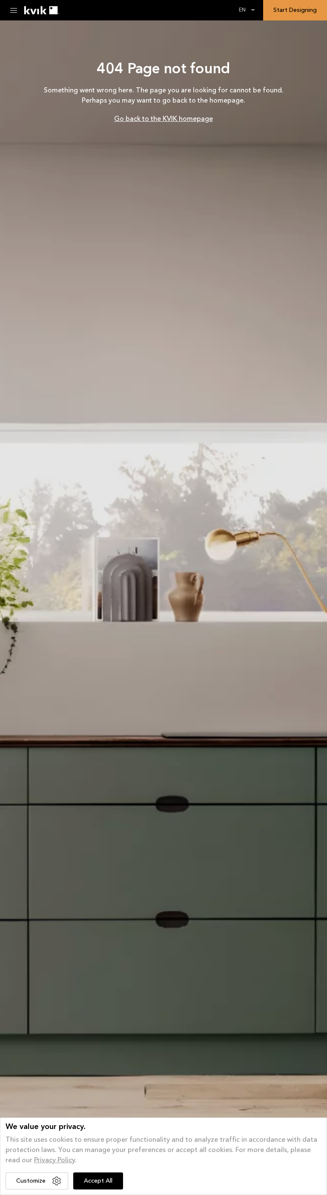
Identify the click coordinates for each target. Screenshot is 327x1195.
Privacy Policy (54, 1160)
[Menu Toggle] (14, 10)
